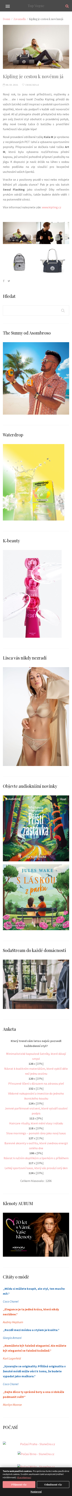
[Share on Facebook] (3, 281)
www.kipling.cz (51, 207)
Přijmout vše (18, 1484)
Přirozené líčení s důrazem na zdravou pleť (36, 1083)
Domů (6, 19)
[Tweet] (9, 281)
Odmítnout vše (53, 1484)
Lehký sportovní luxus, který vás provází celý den (36, 1168)
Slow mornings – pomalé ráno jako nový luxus (36, 1133)
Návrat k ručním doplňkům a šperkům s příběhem (36, 1158)
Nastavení (36, 1491)
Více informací (24, 1477)
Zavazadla (19, 19)
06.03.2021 (11, 84)
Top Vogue (36, 5)
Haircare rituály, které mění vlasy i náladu (36, 1123)
